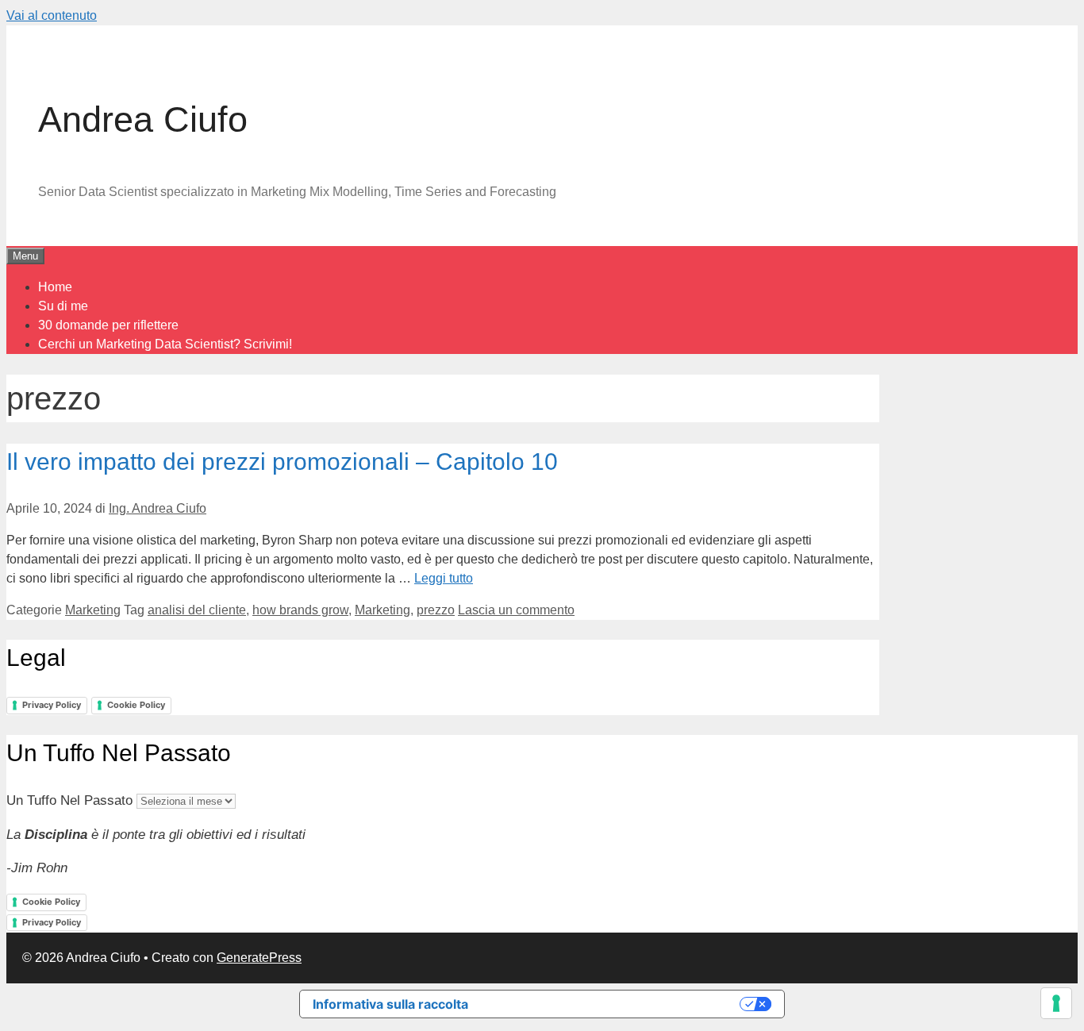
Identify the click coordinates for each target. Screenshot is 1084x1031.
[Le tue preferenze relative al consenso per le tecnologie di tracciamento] (1056, 1003)
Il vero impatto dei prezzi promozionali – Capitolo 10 (282, 461)
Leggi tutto (443, 578)
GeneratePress (259, 957)
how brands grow (300, 610)
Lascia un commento (516, 610)
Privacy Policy (51, 704)
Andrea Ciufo (143, 119)
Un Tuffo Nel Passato (69, 800)
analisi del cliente (197, 610)
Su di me (63, 306)
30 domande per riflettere (108, 325)
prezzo (436, 610)
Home (55, 287)
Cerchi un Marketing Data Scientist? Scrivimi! (165, 344)
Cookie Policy (136, 704)
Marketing (93, 610)
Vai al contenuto (51, 15)
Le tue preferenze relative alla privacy (611, 1004)
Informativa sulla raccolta (390, 1004)
